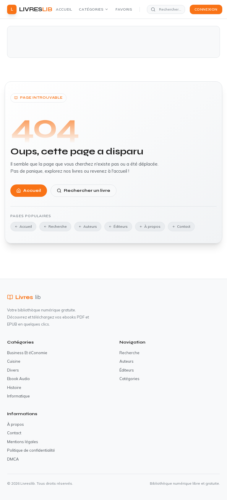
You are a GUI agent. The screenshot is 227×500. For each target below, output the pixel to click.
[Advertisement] (113, 42)
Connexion (206, 9)
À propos (152, 226)
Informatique (18, 396)
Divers (13, 370)
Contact (183, 226)
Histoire (14, 387)
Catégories (91, 9)
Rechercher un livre (87, 190)
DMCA (13, 459)
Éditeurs (121, 226)
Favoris (124, 9)
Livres (28, 297)
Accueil (64, 9)
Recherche (57, 226)
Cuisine (13, 361)
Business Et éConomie (27, 352)
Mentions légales (22, 441)
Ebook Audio (18, 378)
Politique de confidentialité (31, 450)
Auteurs (90, 226)
